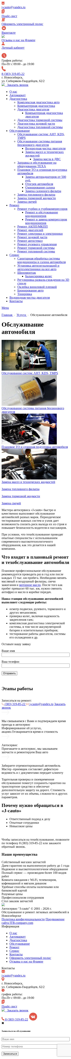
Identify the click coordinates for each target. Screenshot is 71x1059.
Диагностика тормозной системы (39, 120)
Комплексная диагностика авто (38, 102)
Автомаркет (17, 95)
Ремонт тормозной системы (36, 248)
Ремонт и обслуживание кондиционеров (41, 214)
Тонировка (24, 294)
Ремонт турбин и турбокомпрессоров (42, 208)
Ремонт (14, 205)
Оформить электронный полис (30, 958)
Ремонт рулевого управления (37, 244)
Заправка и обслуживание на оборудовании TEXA (36, 164)
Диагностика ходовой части (36, 123)
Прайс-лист (9, 1006)
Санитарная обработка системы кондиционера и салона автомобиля (41, 260)
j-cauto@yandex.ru (41, 704)
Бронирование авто (30, 290)
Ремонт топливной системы (36, 251)
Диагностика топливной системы (40, 127)
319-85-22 (15, 704)
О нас (13, 91)
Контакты (16, 301)
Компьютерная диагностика (36, 105)
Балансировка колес (38, 276)
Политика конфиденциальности (23, 919)
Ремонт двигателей (30, 230)
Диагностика (18, 98)
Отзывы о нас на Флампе (26, 961)
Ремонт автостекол (30, 240)
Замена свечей (27, 201)
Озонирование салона (40, 187)
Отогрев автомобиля (39, 184)
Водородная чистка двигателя (45, 148)
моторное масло (30, 585)
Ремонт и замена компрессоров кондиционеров (46, 221)
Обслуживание (19, 130)
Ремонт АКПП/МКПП (32, 226)
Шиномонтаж (26, 272)
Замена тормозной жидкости (36, 198)
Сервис (14, 255)
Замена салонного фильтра (43, 191)
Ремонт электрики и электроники (40, 233)
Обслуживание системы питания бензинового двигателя (39, 143)
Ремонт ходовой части (32, 237)
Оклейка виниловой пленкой (37, 287)
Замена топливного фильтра (36, 194)
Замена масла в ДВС (47, 159)
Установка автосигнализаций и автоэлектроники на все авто (38, 267)
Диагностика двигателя (33, 109)
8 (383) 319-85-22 (13, 74)
